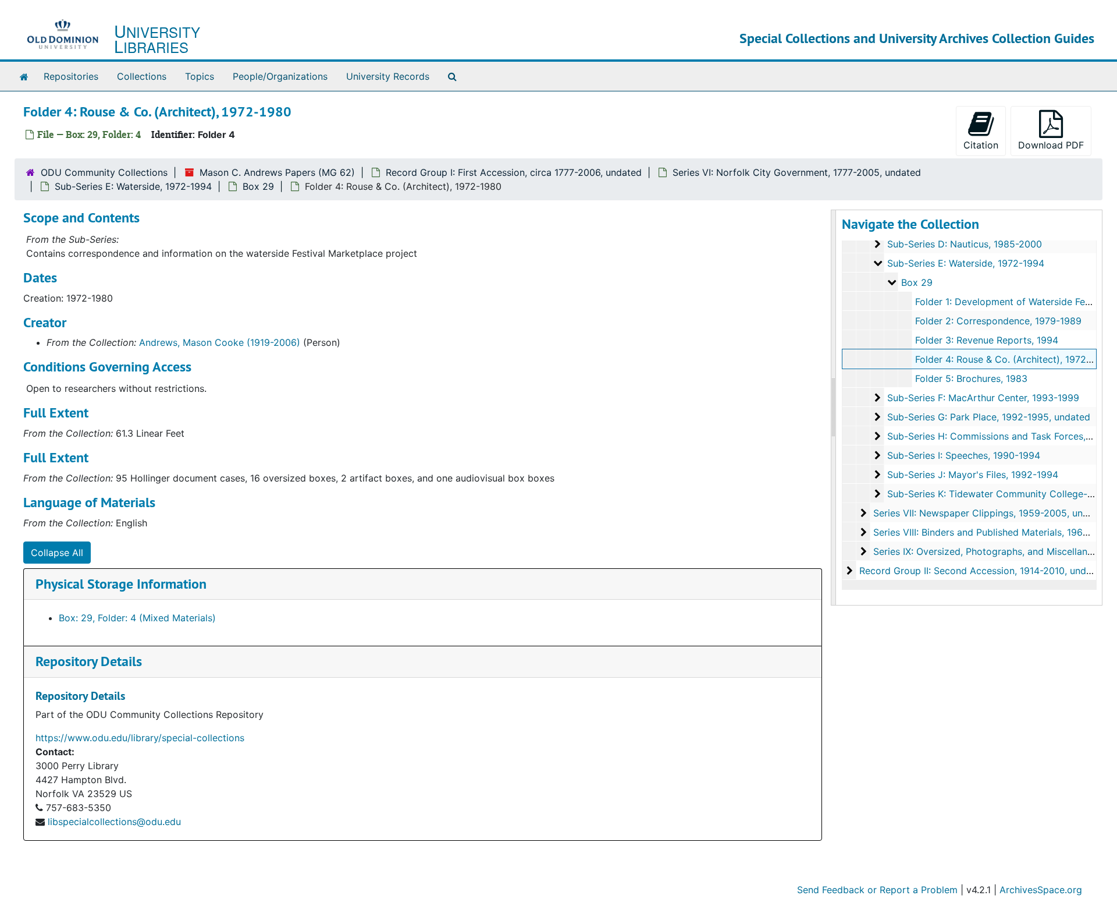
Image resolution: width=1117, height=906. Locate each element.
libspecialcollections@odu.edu (114, 821)
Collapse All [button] (57, 552)
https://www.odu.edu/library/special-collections (139, 738)
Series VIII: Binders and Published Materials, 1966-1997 (993, 532)
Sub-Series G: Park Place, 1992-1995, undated (988, 417)
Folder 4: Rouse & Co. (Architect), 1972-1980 (1013, 359)
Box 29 (258, 186)
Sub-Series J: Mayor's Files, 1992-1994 (972, 474)
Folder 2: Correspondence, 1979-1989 (998, 321)
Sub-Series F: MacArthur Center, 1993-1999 (983, 398)
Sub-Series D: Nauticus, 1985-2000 (964, 244)
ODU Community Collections (104, 172)
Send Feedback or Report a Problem (877, 890)
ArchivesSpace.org (1040, 890)
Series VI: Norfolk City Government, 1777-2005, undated (797, 172)
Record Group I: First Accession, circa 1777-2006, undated (514, 172)
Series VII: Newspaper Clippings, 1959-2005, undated (990, 513)
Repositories (71, 76)
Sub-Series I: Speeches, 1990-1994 (963, 455)
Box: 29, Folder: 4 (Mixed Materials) (137, 618)
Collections (141, 76)
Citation (980, 145)
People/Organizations (280, 76)
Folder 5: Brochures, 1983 (971, 378)
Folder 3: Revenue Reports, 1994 (986, 340)
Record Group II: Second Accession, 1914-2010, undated (982, 570)
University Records (387, 76)
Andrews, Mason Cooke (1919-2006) (219, 342)
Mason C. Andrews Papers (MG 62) (277, 172)
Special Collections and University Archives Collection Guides (916, 38)
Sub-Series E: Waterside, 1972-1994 (133, 186)
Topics (199, 76)
